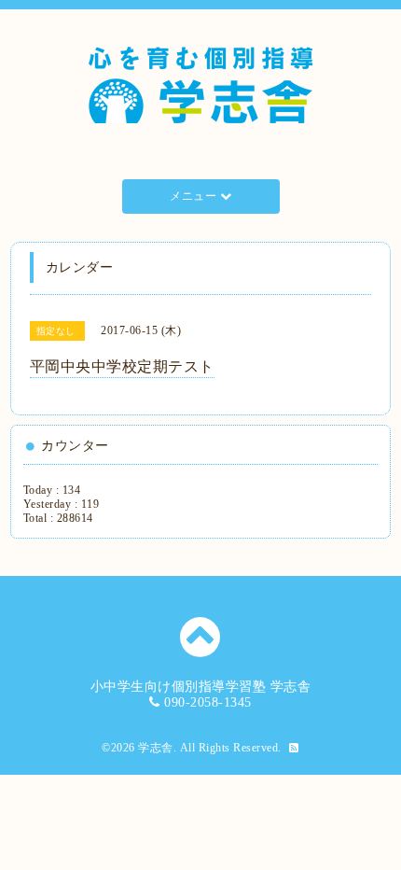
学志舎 (155, 747)
